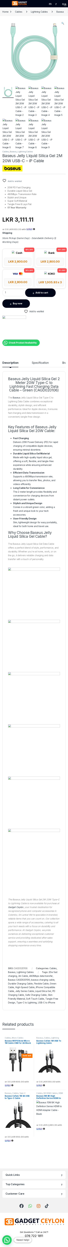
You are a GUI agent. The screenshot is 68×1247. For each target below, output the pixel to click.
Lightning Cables (39, 11)
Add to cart (41, 292)
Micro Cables (17, 1038)
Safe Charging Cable (36, 995)
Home (5, 11)
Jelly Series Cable (24, 991)
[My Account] (57, 4)
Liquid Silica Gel (43, 991)
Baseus (60, 11)
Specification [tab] (40, 362)
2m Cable (23, 976)
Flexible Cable (41, 983)
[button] (62, 23)
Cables (18, 11)
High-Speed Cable (25, 987)
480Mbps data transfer (41, 976)
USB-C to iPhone (46, 1002)
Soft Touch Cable (35, 998)
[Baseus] (14, 328)
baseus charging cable (42, 979)
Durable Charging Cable (20, 983)
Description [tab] (10, 362)
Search (50, 3)
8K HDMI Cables (50, 1093)
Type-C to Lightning (26, 1002)
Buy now (17, 303)
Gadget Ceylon (15, 907)
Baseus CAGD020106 (19, 979)
